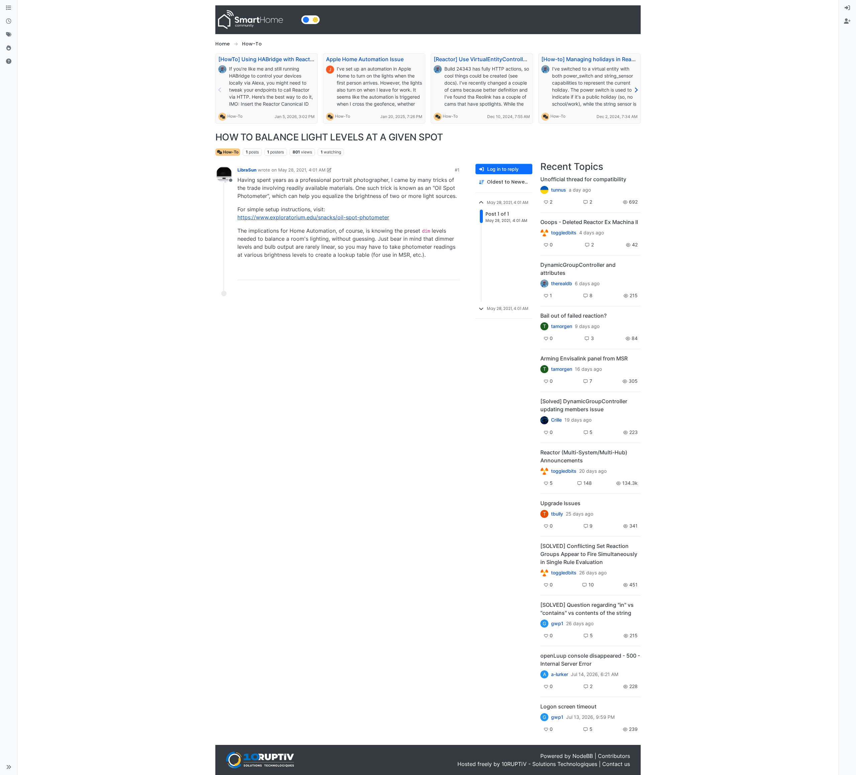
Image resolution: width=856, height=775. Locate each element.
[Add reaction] (416, 272)
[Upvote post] (429, 272)
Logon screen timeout (568, 706)
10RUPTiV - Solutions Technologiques (549, 764)
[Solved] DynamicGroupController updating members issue (583, 405)
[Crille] (544, 420)
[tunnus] (544, 190)
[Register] (847, 21)
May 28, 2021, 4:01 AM (302, 170)
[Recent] (9, 21)
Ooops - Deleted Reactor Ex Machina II (589, 222)
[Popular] (9, 48)
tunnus (558, 190)
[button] (9, 767)
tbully (557, 514)
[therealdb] (544, 284)
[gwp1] (544, 573)
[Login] (847, 8)
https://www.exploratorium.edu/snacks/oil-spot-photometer (313, 217)
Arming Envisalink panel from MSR (584, 358)
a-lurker (559, 674)
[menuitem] (847, 8)
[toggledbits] (544, 471)
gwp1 (557, 623)
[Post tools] (454, 272)
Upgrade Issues (560, 503)
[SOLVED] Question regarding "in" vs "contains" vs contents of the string (587, 608)
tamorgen (561, 326)
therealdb (561, 283)
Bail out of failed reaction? (573, 315)
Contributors (614, 756)
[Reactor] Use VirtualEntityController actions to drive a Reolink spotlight (526, 59)
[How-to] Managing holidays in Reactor (591, 59)
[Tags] (9, 34)
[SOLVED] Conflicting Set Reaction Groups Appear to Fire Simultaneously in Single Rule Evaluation (588, 554)
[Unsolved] (9, 61)
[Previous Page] (220, 90)
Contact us (616, 764)
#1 (457, 170)
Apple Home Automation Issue (365, 59)
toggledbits (563, 232)
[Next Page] (636, 90)
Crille (556, 420)
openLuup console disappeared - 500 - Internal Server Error (590, 659)
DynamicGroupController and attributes (578, 268)
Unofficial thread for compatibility (583, 179)
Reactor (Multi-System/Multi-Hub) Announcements (583, 456)
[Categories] (9, 8)
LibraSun (246, 170)
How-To (234, 116)
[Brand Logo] (257, 19)
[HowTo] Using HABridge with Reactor (266, 59)
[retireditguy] (544, 233)
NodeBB (582, 756)
